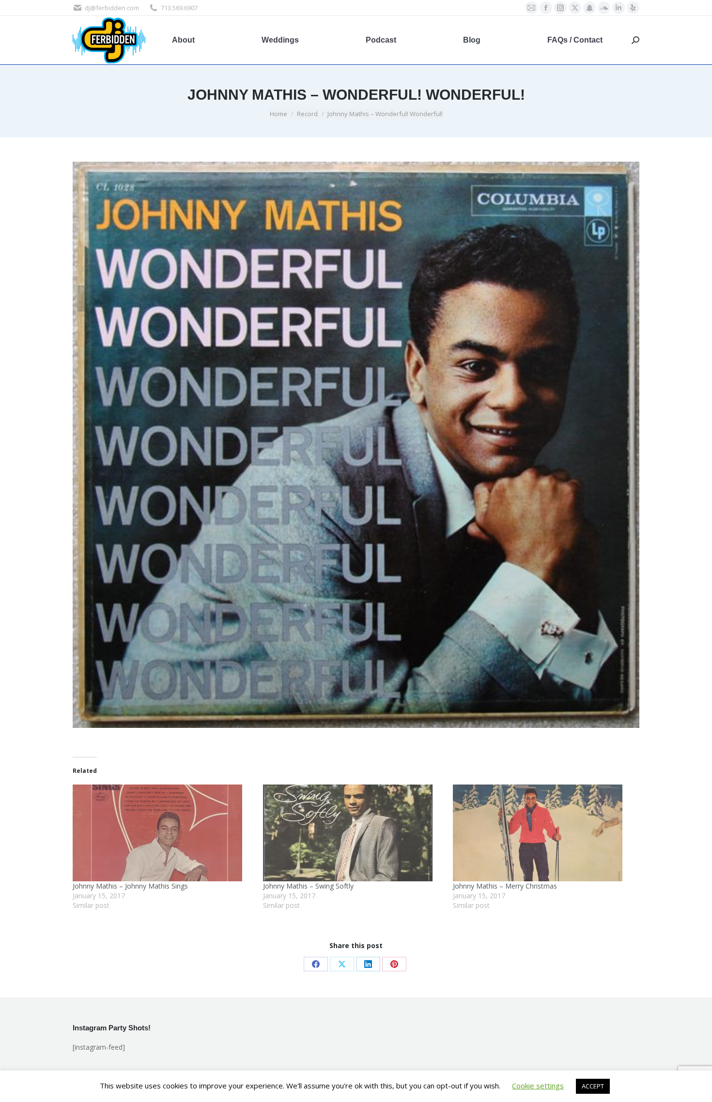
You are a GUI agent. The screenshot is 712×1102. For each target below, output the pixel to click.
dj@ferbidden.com (112, 7)
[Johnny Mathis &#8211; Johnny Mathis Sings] (163, 833)
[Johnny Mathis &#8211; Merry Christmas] (543, 833)
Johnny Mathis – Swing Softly (308, 886)
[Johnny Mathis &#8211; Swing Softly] (353, 833)
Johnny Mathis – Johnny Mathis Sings (130, 886)
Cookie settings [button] (538, 1085)
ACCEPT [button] (593, 1086)
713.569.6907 (179, 7)
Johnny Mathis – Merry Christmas (505, 886)
